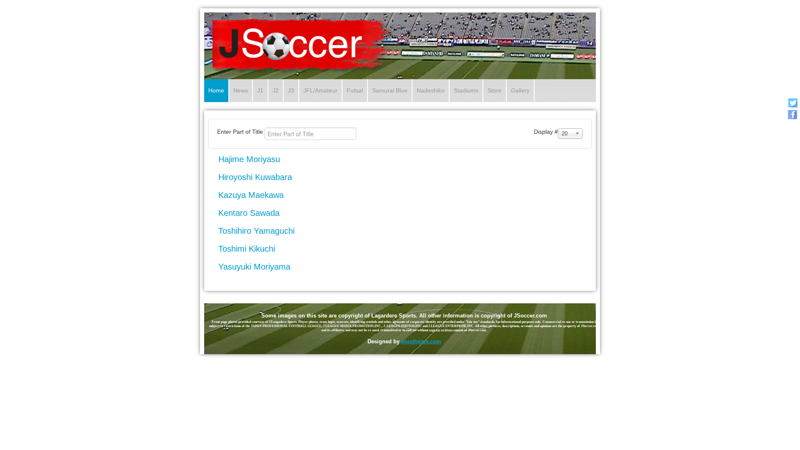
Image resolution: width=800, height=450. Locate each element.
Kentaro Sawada (249, 213)
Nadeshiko (431, 90)
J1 (260, 90)
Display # (546, 131)
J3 (291, 90)
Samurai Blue (390, 90)
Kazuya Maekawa (251, 195)
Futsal (355, 90)
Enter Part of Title (241, 131)
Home (216, 90)
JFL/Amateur (320, 90)
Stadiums (466, 90)
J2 (275, 90)
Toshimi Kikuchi (246, 248)
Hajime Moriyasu (249, 159)
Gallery (520, 90)
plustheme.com (421, 341)
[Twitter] (793, 103)
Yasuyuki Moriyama (254, 266)
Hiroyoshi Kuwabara (255, 177)
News (240, 90)
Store (495, 90)
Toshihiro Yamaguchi (256, 230)
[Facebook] (793, 114)
